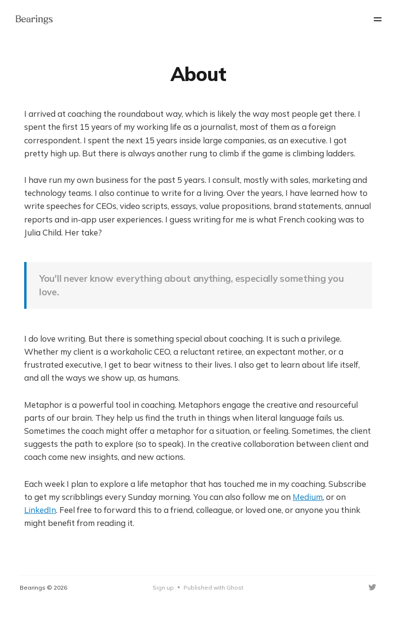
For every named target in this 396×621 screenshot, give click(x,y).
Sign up (163, 587)
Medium (308, 497)
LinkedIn (40, 510)
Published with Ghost (213, 587)
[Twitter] (372, 587)
